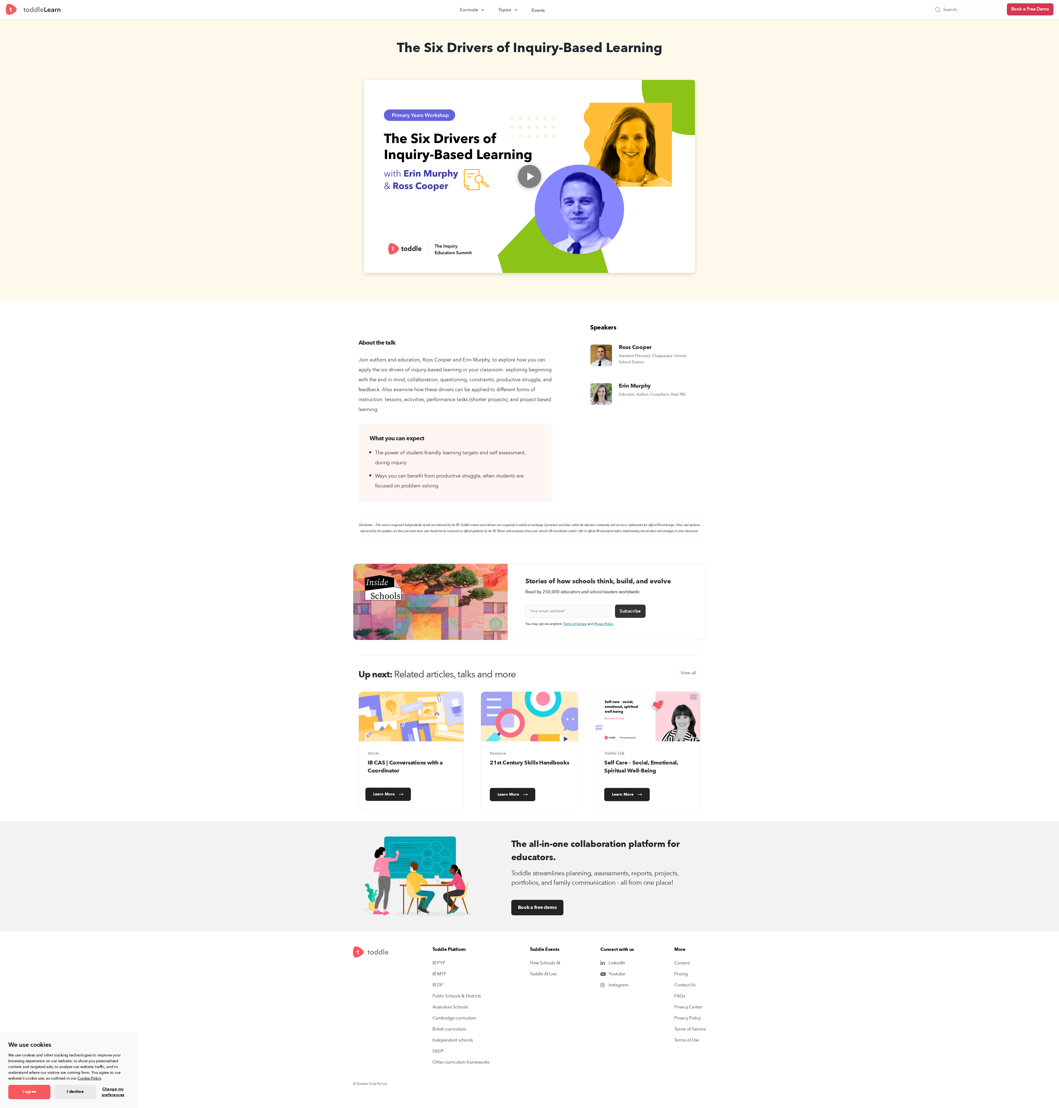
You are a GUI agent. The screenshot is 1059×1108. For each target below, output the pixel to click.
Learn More (384, 794)
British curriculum (449, 1029)
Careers (681, 963)
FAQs (679, 996)
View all (688, 673)
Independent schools (452, 1040)
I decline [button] (75, 1091)
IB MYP (439, 974)
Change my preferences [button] (113, 1092)
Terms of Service (575, 624)
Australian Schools (450, 1007)
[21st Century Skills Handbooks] (529, 716)
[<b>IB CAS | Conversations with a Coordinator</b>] (411, 716)
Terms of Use (686, 1040)
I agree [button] (29, 1091)
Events (542, 11)
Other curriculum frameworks (461, 1062)
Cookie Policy (89, 1078)
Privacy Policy (603, 624)
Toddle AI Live (543, 974)
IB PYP (438, 963)
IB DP (437, 985)
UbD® (438, 1051)
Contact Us (684, 985)
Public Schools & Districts (456, 996)
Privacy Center (688, 1007)
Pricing (681, 974)
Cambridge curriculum (454, 1018)
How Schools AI (545, 963)
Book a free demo (537, 907)
